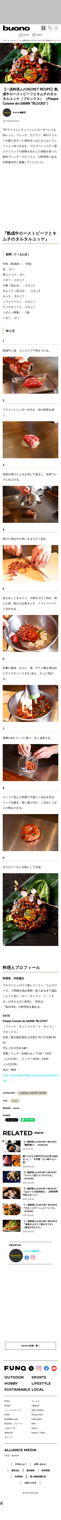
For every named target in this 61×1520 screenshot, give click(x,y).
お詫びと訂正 (30, 1483)
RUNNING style (11, 1419)
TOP (5, 40)
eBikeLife (8, 1433)
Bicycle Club (37, 1415)
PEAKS (7, 1406)
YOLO (7, 1455)
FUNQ (7, 1401)
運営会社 (15, 1470)
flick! (34, 1423)
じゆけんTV (9, 1428)
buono (13, 40)
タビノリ (8, 1437)
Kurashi (15, 1455)
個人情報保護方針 (38, 1476)
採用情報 (46, 1470)
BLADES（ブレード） (14, 1423)
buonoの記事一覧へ (30, 1346)
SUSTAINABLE (16, 1389)
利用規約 (19, 1476)
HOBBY (11, 1383)
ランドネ (36, 1401)
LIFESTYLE (41, 1383)
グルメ (15, 1101)
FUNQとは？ (21, 1464)
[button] (1, 1503)
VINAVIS (35, 1406)
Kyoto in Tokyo (38, 1433)
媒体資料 (31, 1470)
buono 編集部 (32, 1251)
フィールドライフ (12, 1410)
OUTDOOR (14, 1377)
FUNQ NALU (37, 1419)
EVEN (6, 1415)
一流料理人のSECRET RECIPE (32, 1093)
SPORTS (39, 1377)
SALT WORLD (38, 1410)
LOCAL (38, 1389)
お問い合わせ (40, 1464)
